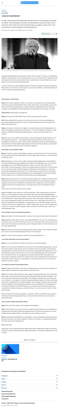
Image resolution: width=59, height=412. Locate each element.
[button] (2, 2)
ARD (8, 403)
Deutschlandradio (7, 391)
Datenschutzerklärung (8, 394)
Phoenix (17, 403)
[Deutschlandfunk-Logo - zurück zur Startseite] (29, 2)
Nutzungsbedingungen (9, 396)
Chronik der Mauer (29, 403)
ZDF (12, 403)
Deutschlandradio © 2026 (10, 405)
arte (21, 403)
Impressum (5, 398)
